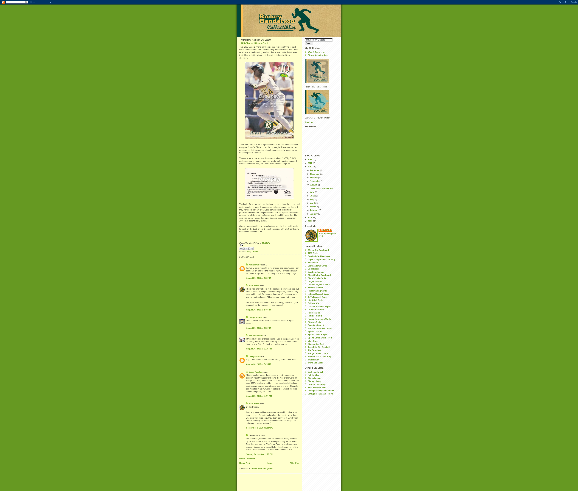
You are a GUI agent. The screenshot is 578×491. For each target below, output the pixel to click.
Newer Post (244, 463)
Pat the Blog (313, 375)
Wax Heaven (313, 360)
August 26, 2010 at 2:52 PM (258, 328)
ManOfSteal (254, 286)
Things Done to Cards (318, 353)
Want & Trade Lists (316, 52)
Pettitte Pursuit (315, 316)
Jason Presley (255, 372)
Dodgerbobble (255, 317)
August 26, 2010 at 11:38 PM (259, 349)
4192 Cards (313, 253)
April (312, 203)
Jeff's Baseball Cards (317, 297)
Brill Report (313, 269)
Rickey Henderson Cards (319, 319)
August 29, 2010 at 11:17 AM (259, 396)
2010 (310, 167)
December (315, 170)
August (313, 185)
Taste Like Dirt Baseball (319, 347)
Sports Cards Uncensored (320, 338)
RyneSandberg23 (316, 325)
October (314, 177)
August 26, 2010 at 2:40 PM (258, 310)
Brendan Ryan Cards (317, 266)
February (314, 210)
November (315, 174)
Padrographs (314, 313)
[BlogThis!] (243, 248)
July (312, 192)
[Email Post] (269, 245)
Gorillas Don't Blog (317, 384)
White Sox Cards (315, 363)
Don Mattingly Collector (319, 284)
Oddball (255, 252)
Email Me (309, 122)
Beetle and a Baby (316, 372)
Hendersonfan (255, 336)
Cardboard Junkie (316, 272)
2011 (310, 163)
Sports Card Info (315, 331)
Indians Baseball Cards (318, 294)
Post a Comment (247, 459)
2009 (310, 217)
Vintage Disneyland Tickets (320, 394)
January (314, 214)
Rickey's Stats (314, 322)
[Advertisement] (314, 415)
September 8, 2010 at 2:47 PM (259, 428)
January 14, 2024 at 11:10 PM (259, 454)
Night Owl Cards (315, 300)
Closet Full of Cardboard (319, 275)
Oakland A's (313, 303)
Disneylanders (314, 378)
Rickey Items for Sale (318, 55)
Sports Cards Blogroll (318, 335)
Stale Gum (313, 341)
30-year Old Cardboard (318, 250)
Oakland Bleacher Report (319, 306)
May (312, 199)
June (312, 196)
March (313, 207)
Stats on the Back (316, 344)
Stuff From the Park (317, 388)
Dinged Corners (315, 281)
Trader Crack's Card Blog (319, 356)
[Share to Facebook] (249, 248)
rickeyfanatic (255, 265)
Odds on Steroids (316, 310)
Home (269, 463)
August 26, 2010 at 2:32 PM (258, 278)
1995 (248, 252)
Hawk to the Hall (315, 288)
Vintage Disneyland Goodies (321, 391)
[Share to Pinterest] (252, 248)
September (315, 181)
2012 (310, 159)
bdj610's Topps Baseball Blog (321, 259)
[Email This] (240, 248)
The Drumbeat (314, 350)
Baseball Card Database (319, 256)
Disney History (314, 381)
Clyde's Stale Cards (317, 278)
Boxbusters (313, 263)
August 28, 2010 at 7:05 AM (258, 364)
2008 (310, 221)
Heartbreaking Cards (317, 291)
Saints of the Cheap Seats (320, 328)
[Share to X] (246, 248)
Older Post (295, 463)
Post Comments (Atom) (262, 469)
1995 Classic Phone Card (253, 43)
